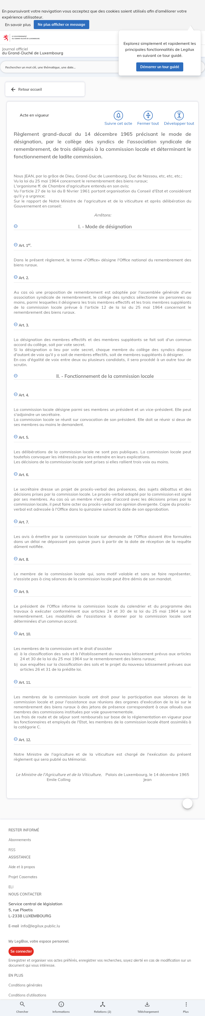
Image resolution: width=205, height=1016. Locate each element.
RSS (12, 850)
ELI (11, 887)
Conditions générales (25, 985)
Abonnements (19, 840)
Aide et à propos (21, 867)
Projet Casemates (22, 877)
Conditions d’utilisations (27, 995)
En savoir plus (18, 24)
